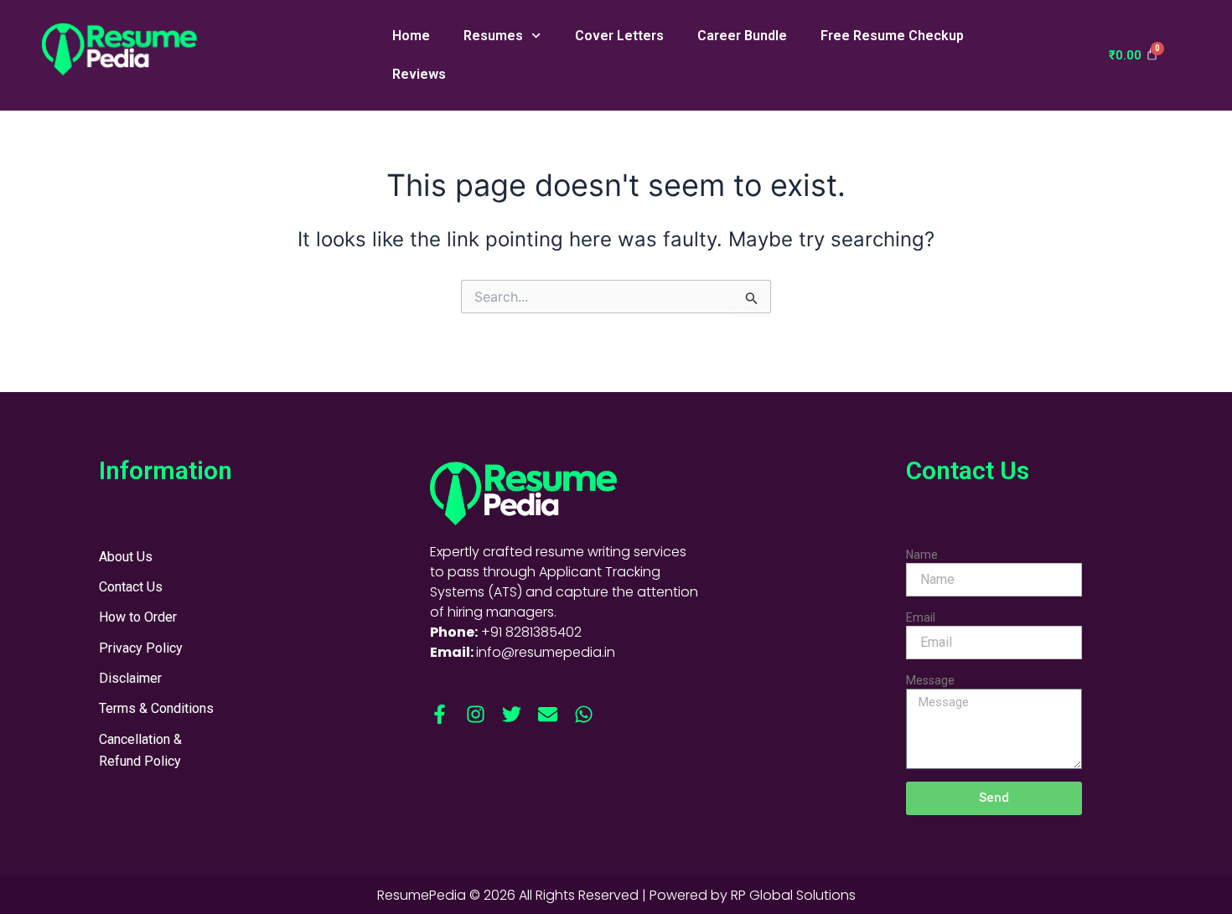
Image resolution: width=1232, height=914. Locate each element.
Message (930, 680)
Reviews (419, 74)
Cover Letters (619, 36)
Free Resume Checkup (892, 36)
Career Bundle (742, 36)
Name (922, 554)
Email (920, 617)
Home (411, 36)
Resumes (493, 36)
